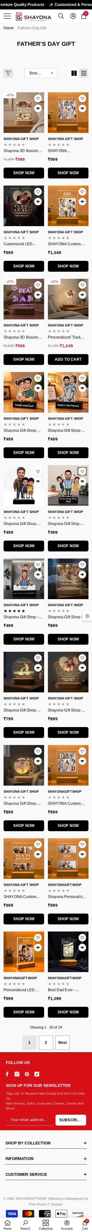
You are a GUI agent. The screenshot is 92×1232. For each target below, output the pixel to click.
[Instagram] (18, 1074)
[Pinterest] (28, 1074)
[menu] (7, 16)
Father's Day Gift (32, 28)
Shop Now (23, 173)
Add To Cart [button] (68, 359)
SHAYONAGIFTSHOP (64, 791)
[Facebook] (8, 1074)
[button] (61, 16)
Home (9, 28)
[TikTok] (38, 1074)
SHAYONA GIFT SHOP (21, 139)
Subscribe (70, 1120)
